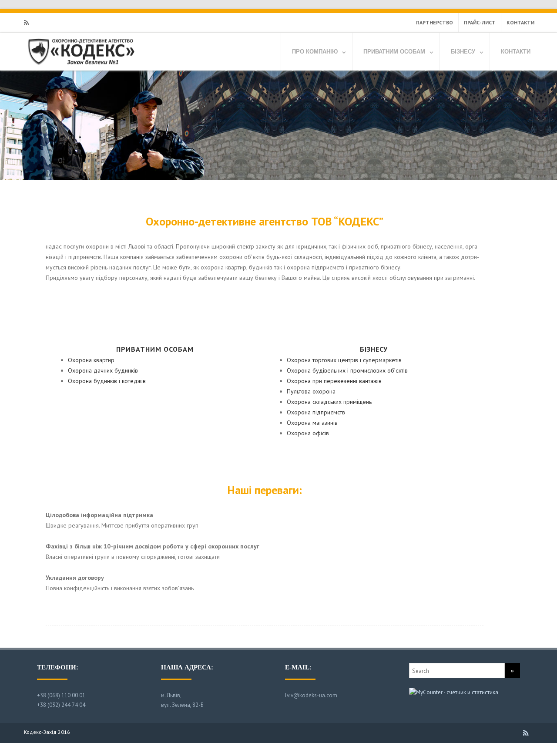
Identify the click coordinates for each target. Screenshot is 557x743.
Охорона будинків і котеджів (107, 381)
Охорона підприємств (316, 412)
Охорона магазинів (312, 423)
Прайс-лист (480, 22)
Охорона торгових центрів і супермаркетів (344, 360)
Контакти (520, 22)
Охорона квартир (91, 360)
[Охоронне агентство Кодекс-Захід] (80, 67)
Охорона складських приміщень (329, 402)
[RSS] (26, 22)
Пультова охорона (311, 391)
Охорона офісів (308, 433)
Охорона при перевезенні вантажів (334, 381)
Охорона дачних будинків (103, 370)
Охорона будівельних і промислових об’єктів (347, 370)
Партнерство (434, 22)
